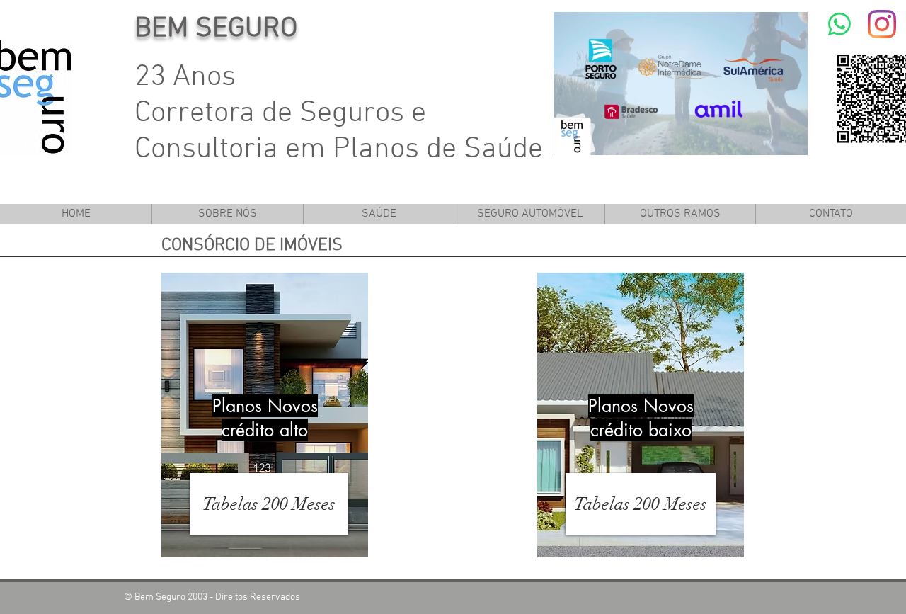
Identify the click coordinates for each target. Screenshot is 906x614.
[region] (264, 415)
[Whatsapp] (839, 24)
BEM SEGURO (215, 29)
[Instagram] (882, 24)
